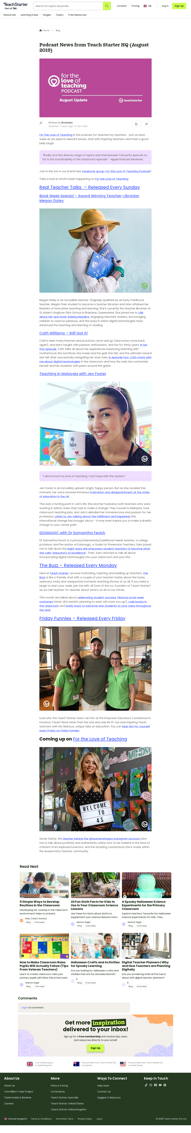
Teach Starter (59, 573)
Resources (10, 15)
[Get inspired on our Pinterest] (164, 1085)
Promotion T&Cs (64, 1118)
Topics (60, 15)
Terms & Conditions (41, 1118)
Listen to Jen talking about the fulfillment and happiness (92, 516)
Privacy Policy (85, 1118)
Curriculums (58, 1091)
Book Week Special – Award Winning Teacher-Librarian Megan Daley (89, 198)
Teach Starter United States (67, 1103)
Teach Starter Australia (64, 1097)
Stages (47, 15)
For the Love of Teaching (55, 135)
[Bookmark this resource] (136, 124)
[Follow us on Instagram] (150, 1085)
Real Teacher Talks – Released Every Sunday (89, 187)
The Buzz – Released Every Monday (78, 565)
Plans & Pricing (59, 1085)
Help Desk (103, 1085)
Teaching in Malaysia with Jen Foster (72, 373)
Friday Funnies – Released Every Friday (82, 618)
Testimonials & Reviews (17, 1097)
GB (149, 5)
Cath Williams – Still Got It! (63, 333)
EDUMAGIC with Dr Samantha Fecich (72, 532)
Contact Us (104, 1091)
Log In (100, 1118)
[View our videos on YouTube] (160, 1085)
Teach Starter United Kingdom (68, 1109)
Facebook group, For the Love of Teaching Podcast (116, 171)
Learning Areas (30, 15)
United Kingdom (17, 1118)
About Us (9, 1085)
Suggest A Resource (109, 1097)
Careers (9, 1103)
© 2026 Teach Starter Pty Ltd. (171, 1118)
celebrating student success (96, 597)
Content (122, 6)
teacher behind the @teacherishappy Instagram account (101, 838)
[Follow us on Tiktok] (146, 1085)
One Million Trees (18, 1091)
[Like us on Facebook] (155, 1085)
